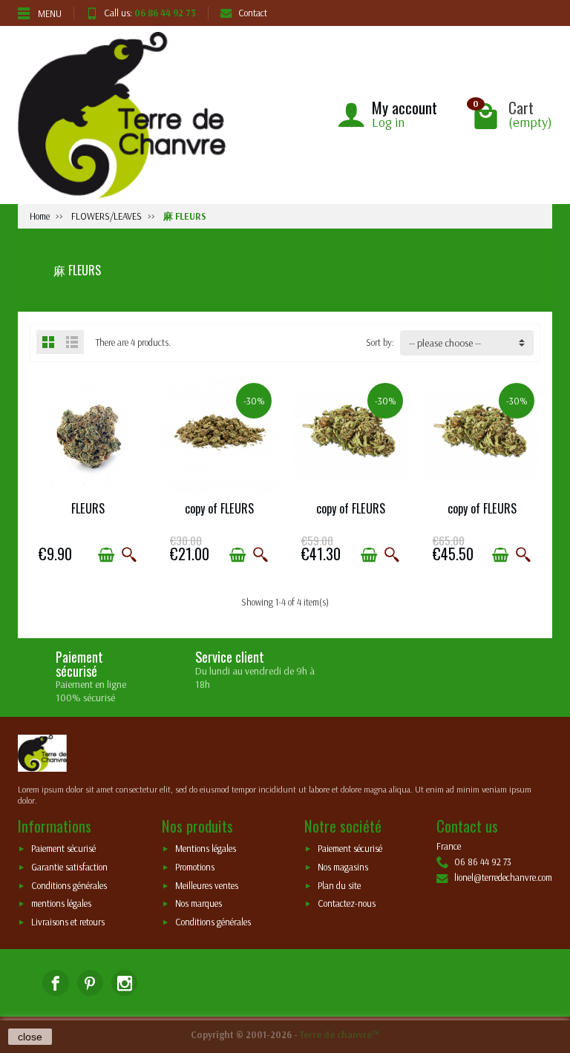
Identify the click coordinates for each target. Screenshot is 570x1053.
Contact (252, 13)
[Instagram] (124, 983)
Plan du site (339, 885)
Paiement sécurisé (63, 849)
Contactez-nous (347, 904)
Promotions (194, 867)
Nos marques (198, 904)
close (30, 1037)
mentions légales (61, 904)
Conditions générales (69, 885)
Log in (388, 122)
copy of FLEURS (219, 508)
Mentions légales (205, 849)
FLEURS (88, 508)
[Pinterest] (90, 983)
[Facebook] (55, 983)
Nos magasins (343, 867)
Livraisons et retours (68, 922)
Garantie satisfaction (69, 867)
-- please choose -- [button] (445, 343)
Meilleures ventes (206, 885)
